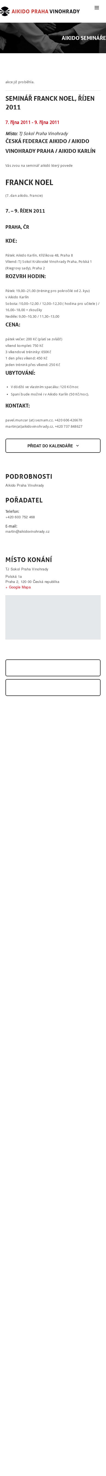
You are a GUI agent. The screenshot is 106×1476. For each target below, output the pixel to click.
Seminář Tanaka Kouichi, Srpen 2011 (43, 668)
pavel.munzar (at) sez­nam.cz (29, 420)
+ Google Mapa (18, 587)
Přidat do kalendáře (50, 445)
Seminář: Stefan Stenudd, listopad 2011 (46, 687)
